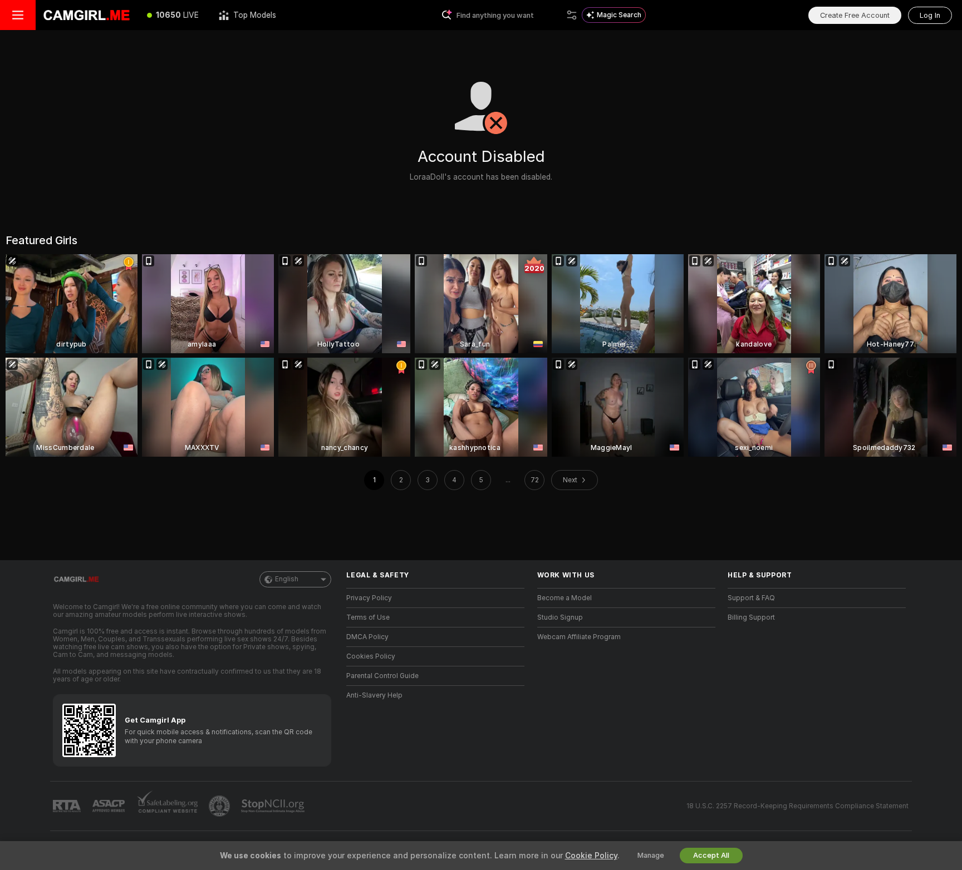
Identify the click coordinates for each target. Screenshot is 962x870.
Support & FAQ (751, 598)
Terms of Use (368, 617)
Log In (930, 15)
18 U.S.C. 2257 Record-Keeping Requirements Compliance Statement (797, 806)
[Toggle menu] (18, 15)
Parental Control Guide (382, 676)
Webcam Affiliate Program (579, 637)
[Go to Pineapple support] (220, 806)
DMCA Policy (367, 637)
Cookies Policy (370, 656)
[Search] (572, 15)
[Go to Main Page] (86, 15)
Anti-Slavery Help (374, 695)
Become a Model (564, 598)
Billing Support (751, 617)
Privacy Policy (369, 598)
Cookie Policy (591, 855)
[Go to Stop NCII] (274, 806)
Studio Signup (560, 617)
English (286, 579)
